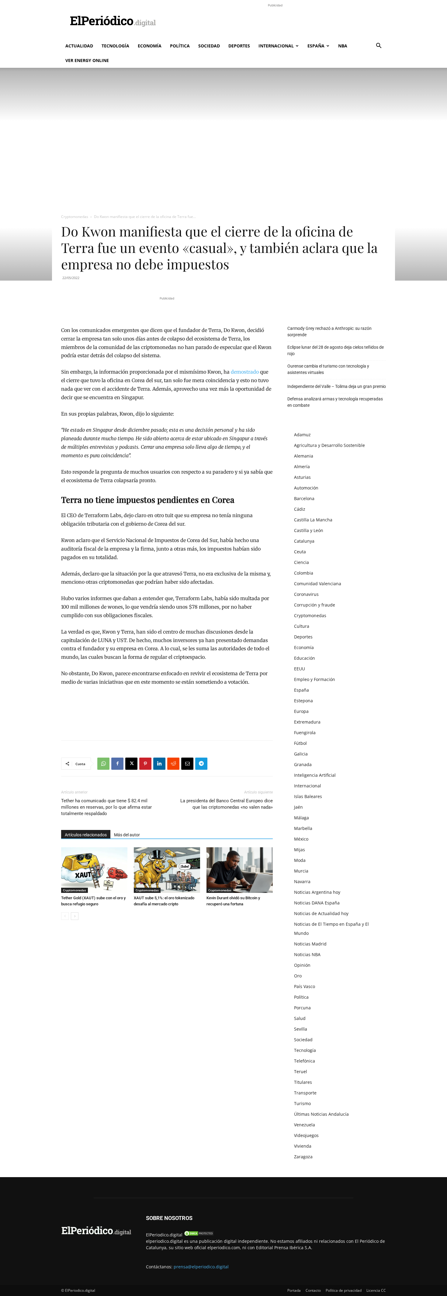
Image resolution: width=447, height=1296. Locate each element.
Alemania (303, 456)
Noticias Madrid (310, 944)
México (301, 839)
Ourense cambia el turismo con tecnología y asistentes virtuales (328, 369)
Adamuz (302, 434)
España (315, 46)
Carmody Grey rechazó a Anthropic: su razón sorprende (329, 331)
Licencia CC (376, 1290)
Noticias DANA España (317, 903)
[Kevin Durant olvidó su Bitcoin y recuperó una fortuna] (239, 870)
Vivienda (302, 1146)
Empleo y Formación (314, 679)
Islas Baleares (308, 796)
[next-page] (74, 916)
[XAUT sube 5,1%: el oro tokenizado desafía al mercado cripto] (167, 870)
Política (180, 46)
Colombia (303, 573)
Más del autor (127, 834)
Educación (304, 658)
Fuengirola (305, 732)
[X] (131, 764)
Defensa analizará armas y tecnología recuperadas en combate (335, 402)
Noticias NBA (307, 954)
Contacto (313, 1290)
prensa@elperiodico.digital (201, 1267)
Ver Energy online (87, 60)
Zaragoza (303, 1156)
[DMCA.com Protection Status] (199, 1235)
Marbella (303, 828)
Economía (149, 46)
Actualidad (79, 46)
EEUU (299, 669)
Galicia (301, 754)
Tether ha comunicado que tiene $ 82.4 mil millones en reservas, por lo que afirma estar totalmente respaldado (106, 807)
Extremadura (307, 722)
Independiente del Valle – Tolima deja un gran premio (336, 386)
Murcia (301, 871)
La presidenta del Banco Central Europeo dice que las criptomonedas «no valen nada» (226, 804)
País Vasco (304, 986)
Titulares (303, 1082)
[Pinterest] (145, 764)
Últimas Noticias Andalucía (321, 1114)
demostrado (245, 372)
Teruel (300, 1071)
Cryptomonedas (74, 216)
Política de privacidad (344, 1290)
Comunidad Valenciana (317, 583)
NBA (342, 46)
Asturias (302, 477)
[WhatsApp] (103, 764)
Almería (302, 466)
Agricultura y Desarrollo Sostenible (329, 445)
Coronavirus (306, 594)
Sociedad (209, 46)
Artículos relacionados (86, 834)
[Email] (187, 764)
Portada (294, 1290)
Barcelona (304, 498)
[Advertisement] (275, 22)
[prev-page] (65, 916)
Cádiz (299, 509)
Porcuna (302, 1008)
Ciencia (301, 562)
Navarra (302, 881)
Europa (301, 711)
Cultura (301, 626)
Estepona (303, 700)
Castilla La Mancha (313, 520)
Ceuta (300, 552)
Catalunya (304, 541)
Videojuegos (306, 1135)
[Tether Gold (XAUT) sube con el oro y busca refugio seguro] (94, 870)
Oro (298, 976)
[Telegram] (201, 764)
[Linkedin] (159, 764)
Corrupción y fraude (314, 605)
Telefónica (304, 1061)
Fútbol (300, 743)
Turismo (302, 1103)
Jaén (298, 807)
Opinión (302, 965)
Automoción (306, 488)
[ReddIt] (173, 764)
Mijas (299, 849)
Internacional (276, 46)
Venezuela (304, 1125)
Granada (303, 764)
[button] (378, 46)
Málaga (301, 818)
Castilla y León (308, 530)
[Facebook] (117, 764)
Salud (300, 1018)
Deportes (239, 46)
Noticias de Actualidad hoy (321, 913)
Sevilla (300, 1029)
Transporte (305, 1093)
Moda (300, 860)
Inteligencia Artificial (315, 775)
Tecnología (115, 46)
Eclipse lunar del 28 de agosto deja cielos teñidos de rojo (335, 350)
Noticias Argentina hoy (317, 892)
